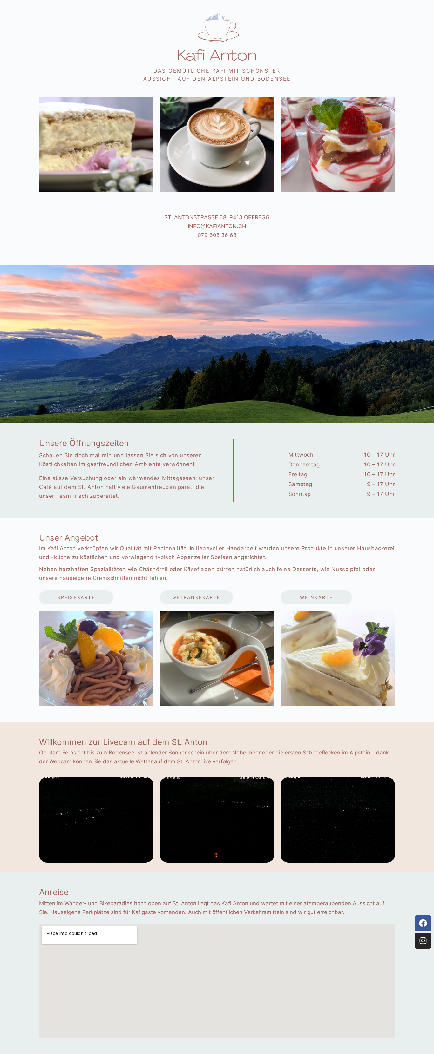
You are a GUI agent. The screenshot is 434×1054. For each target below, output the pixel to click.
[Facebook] (423, 923)
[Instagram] (423, 941)
